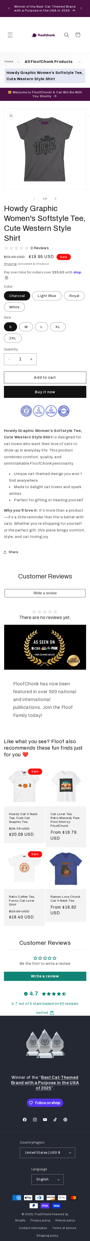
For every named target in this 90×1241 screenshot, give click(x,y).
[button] (10, 34)
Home (9, 61)
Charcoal (17, 296)
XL (57, 327)
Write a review (45, 593)
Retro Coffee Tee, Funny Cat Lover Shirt (22, 900)
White (14, 307)
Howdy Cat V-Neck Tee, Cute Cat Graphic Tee (23, 818)
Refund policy (65, 1220)
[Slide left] (34, 199)
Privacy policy (40, 1220)
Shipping (10, 263)
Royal (74, 296)
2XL (12, 338)
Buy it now (45, 392)
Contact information (33, 1228)
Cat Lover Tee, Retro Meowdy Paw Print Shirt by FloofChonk (65, 819)
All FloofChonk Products (48, 62)
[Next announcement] (81, 8)
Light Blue (47, 296)
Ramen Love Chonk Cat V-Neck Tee (66, 898)
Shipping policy (47, 1235)
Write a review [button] (45, 976)
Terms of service (64, 1228)
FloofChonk (43, 1214)
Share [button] (13, 552)
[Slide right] (56, 199)
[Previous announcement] (9, 8)
